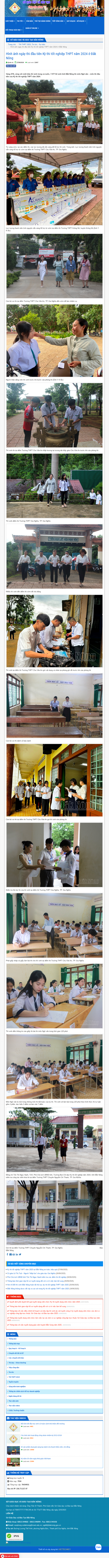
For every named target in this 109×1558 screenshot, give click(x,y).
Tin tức (20, 21)
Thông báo (12, 1339)
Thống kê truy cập (19, 1472)
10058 (32, 1449)
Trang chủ (12, 44)
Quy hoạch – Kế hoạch (76, 21)
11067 (36, 62)
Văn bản (29, 21)
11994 (32, 1461)
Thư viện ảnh (13, 1401)
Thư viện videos (18, 1418)
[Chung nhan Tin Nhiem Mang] (18, 1543)
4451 (31, 1426)
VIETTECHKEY (64, 1549)
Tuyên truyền (13, 1382)
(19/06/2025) (62, 1313)
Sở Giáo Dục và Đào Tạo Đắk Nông (26, 40)
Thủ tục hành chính (42, 21)
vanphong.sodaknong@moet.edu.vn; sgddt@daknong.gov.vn (37, 1525)
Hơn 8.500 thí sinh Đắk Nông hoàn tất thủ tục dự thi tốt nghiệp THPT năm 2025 (38, 1285)
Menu (12, 1334)
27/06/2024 (20, 62)
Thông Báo (15, 1296)
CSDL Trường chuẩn (16, 1410)
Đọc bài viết (11, 66)
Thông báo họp (14, 1344)
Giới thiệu (10, 21)
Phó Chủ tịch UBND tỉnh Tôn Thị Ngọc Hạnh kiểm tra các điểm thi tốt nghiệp (36, 1277)
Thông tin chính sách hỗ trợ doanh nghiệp (24, 1391)
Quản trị (10, 62)
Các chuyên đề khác (16, 1358)
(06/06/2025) (15, 1320)
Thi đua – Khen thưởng (17, 1363)
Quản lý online (32, 28)
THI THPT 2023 (25, 44)
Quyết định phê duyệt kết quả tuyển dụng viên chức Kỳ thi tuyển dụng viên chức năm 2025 (44, 1302)
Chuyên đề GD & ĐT (16, 1353)
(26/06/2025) (70, 1306)
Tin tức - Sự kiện (38, 44)
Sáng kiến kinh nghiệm (17, 1387)
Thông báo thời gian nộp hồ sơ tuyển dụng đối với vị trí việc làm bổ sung (35, 1281)
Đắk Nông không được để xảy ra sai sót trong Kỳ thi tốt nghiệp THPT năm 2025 (38, 1289)
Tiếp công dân (58, 21)
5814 (31, 1438)
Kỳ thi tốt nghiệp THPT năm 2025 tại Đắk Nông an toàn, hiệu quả (32, 1270)
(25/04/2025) (67, 1325)
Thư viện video (14, 1406)
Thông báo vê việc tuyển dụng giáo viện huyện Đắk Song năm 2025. (36, 1325)
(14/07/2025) (84, 1302)
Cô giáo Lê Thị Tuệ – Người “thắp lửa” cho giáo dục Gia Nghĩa (31, 1273)
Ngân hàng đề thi (15, 1396)
